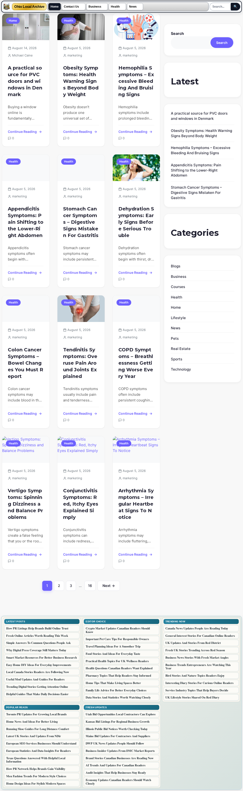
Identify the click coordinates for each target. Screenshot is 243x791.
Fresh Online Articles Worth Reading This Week (37, 635)
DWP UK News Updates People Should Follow (115, 743)
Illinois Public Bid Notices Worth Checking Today (117, 729)
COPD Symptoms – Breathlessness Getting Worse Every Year (135, 363)
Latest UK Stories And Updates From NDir (33, 736)
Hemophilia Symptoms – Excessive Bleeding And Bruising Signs (136, 81)
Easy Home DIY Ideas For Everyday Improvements (38, 665)
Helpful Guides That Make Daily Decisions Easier (37, 694)
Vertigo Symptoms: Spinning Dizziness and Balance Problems (25, 504)
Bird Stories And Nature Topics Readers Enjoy (194, 675)
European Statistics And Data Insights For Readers (38, 751)
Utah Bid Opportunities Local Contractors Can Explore (121, 714)
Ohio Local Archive (29, 7)
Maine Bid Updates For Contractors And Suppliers (118, 736)
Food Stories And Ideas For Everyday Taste (113, 653)
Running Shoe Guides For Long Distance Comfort (37, 729)
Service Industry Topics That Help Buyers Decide (196, 690)
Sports (176, 359)
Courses (178, 286)
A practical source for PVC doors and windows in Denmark (25, 81)
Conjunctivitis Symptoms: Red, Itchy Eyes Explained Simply (80, 504)
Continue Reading (22, 132)
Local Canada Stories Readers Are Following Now (37, 672)
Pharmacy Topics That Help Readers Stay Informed (118, 675)
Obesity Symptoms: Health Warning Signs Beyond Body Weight (80, 81)
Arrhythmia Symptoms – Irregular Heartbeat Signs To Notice (136, 504)
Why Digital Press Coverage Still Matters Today (36, 650)
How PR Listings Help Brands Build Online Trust (37, 628)
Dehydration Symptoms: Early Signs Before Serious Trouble (136, 222)
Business (95, 6)
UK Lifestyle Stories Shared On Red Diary (192, 697)
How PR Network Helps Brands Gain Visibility (35, 769)
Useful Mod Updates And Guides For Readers (35, 679)
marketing (74, 55)
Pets (175, 338)
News (133, 6)
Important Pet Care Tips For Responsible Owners (117, 639)
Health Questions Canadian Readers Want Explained (119, 668)
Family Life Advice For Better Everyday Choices (116, 690)
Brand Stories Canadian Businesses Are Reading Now (120, 758)
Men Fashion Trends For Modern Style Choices (36, 776)
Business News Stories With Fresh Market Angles (197, 657)
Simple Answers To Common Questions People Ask (38, 643)
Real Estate (181, 348)
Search (177, 33)
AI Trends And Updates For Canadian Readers (115, 765)
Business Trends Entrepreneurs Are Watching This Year (198, 666)
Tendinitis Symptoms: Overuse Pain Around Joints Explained (80, 363)
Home (55, 6)
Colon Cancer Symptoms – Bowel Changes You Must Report (25, 363)
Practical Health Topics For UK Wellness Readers (117, 661)
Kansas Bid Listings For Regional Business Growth (118, 721)
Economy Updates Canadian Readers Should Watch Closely (118, 782)
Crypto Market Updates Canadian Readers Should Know (118, 630)
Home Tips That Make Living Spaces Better (113, 683)
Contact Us (71, 6)
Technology (181, 369)
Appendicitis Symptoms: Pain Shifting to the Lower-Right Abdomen (25, 222)
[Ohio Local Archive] (7, 6)
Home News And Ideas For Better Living (32, 721)
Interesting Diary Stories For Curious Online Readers (199, 683)
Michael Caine (22, 55)
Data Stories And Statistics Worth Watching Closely (118, 697)
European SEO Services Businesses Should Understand (41, 743)
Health (115, 6)
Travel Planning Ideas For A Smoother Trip (113, 646)
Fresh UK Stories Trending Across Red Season (195, 650)
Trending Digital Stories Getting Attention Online (37, 686)
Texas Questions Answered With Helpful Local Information (35, 760)
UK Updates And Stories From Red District (193, 643)
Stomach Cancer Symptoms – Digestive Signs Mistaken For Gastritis (80, 222)
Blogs (175, 266)
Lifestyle (178, 318)
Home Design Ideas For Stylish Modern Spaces (35, 783)
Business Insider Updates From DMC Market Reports (120, 751)
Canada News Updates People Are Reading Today (196, 628)
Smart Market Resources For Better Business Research (41, 657)
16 (92, 587)
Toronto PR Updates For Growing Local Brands (36, 714)
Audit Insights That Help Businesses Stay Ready (116, 772)
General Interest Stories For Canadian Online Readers (200, 635)
